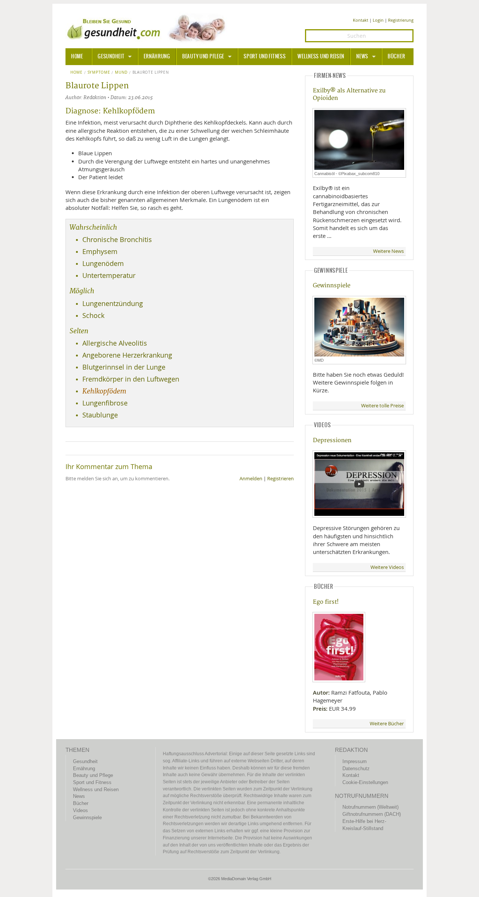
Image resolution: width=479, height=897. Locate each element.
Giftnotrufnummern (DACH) (371, 814)
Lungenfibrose (105, 403)
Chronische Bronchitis (117, 239)
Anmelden (251, 478)
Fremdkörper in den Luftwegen (130, 379)
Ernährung (157, 56)
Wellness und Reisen (321, 56)
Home (76, 72)
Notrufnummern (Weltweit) (370, 807)
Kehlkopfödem (104, 391)
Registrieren (280, 478)
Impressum (354, 761)
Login (378, 20)
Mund (121, 72)
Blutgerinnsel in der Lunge (123, 367)
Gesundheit (111, 56)
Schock (93, 315)
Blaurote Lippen (150, 72)
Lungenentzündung (112, 303)
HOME (77, 56)
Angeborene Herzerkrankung (127, 355)
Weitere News (388, 251)
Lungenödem (103, 263)
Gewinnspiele (331, 285)
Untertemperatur (108, 275)
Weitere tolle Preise (382, 405)
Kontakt (360, 20)
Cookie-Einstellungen (365, 782)
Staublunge (100, 415)
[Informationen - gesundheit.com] (148, 28)
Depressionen (332, 440)
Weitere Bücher (387, 723)
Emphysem (100, 251)
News (362, 56)
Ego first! (326, 602)
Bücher (396, 56)
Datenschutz (356, 768)
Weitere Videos (387, 567)
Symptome (99, 72)
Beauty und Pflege (203, 56)
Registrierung (401, 20)
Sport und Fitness (265, 56)
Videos (80, 810)
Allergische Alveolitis (114, 343)
